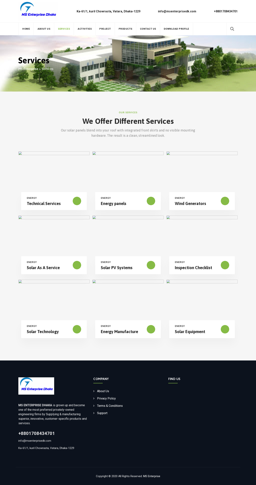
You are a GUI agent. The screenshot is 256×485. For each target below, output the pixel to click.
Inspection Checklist (193, 267)
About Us (43, 28)
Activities (85, 28)
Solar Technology (43, 331)
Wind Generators (190, 203)
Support (102, 413)
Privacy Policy (106, 398)
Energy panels (113, 203)
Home (26, 28)
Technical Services (44, 203)
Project (105, 28)
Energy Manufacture (119, 331)
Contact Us (148, 28)
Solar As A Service (43, 267)
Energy (32, 198)
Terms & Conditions (110, 406)
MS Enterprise (151, 476)
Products (125, 28)
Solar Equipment (190, 331)
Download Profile (176, 28)
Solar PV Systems (116, 267)
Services (64, 28)
